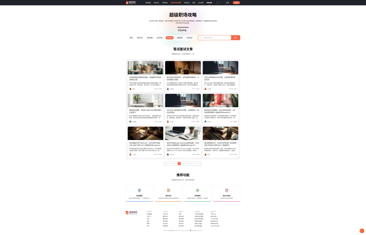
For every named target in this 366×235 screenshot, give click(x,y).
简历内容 (159, 38)
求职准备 (149, 38)
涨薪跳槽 (179, 38)
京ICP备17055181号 (196, 230)
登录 (227, 2)
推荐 (131, 38)
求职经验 (189, 38)
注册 (236, 2)
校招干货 (140, 38)
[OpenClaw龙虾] (176, 2)
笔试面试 (169, 38)
